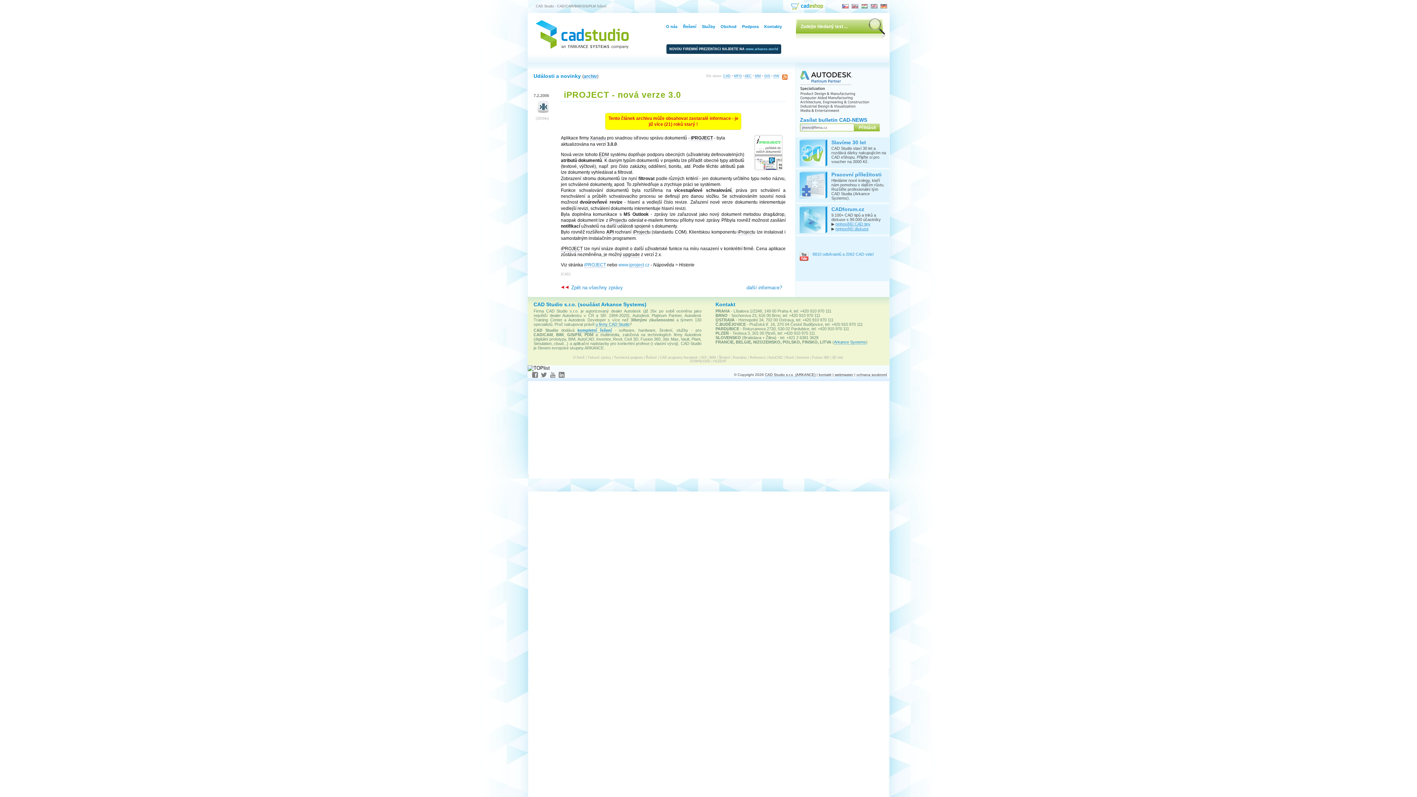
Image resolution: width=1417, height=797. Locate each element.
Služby (708, 26)
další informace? (764, 287)
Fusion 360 (820, 357)
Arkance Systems (850, 342)
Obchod (729, 26)
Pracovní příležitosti (856, 174)
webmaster (844, 375)
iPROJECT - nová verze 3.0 (622, 95)
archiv (590, 76)
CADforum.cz (847, 209)
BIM (713, 357)
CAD (727, 76)
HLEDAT (720, 361)
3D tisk (837, 357)
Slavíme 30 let (848, 142)
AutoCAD (775, 357)
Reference (758, 357)
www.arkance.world (762, 49)
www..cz (633, 265)
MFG (738, 76)
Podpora (750, 26)
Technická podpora (628, 357)
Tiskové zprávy (599, 357)
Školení (724, 357)
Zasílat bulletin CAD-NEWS (833, 120)
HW (776, 76)
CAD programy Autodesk (679, 357)
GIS (767, 76)
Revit (790, 357)
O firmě (579, 357)
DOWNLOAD (700, 361)
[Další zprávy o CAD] (543, 111)
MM (758, 76)
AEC (748, 76)
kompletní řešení (595, 330)
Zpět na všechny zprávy (596, 287)
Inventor (803, 357)
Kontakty (740, 357)
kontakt (825, 375)
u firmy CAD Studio (613, 324)
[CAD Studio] (582, 47)
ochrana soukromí (871, 375)
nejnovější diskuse (852, 229)
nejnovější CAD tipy (852, 224)
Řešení (651, 357)
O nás (672, 26)
